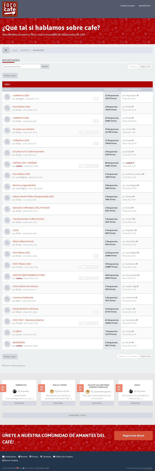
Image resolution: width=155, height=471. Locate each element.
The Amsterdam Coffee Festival (28, 218)
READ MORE (19, 403)
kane (18, 300)
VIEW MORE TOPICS (77, 415)
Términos (46, 456)
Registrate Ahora (133, 435)
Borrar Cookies (11, 460)
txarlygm (20, 98)
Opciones (122, 356)
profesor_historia (134, 174)
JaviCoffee (131, 241)
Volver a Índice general (14, 365)
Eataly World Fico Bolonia (25, 308)
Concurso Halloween (22, 297)
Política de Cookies (64, 456)
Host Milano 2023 (21, 174)
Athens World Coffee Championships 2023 (33, 196)
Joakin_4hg (131, 286)
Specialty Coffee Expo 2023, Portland (30, 207)
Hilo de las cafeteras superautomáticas (98, 386)
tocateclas (131, 320)
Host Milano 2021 (21, 252)
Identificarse (144, 5)
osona (18, 334)
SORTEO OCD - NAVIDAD (24, 162)
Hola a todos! (60, 385)
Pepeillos (130, 230)
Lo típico (17, 331)
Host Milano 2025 (21, 106)
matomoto (130, 264)
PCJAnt (19, 267)
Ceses (15, 230)
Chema (129, 196)
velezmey (130, 297)
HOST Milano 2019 (21, 263)
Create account (127, 5)
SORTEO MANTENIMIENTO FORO (28, 275)
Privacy (34, 456)
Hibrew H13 (21, 385)
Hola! (137, 385)
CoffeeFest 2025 (20, 117)
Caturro (129, 308)
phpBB (46, 468)
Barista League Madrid (24, 185)
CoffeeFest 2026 (20, 95)
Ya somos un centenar (23, 129)
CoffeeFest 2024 (20, 140)
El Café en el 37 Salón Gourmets (28, 151)
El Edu (18, 109)
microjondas (131, 275)
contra (19, 166)
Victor (128, 342)
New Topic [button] (11, 75)
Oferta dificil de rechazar (25, 286)
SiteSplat (30, 468)
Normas (24, 456)
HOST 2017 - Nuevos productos (28, 320)
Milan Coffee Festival (22, 241)
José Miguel (21, 177)
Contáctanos (10, 456)
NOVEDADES (11, 60)
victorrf (129, 129)
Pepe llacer (131, 95)
